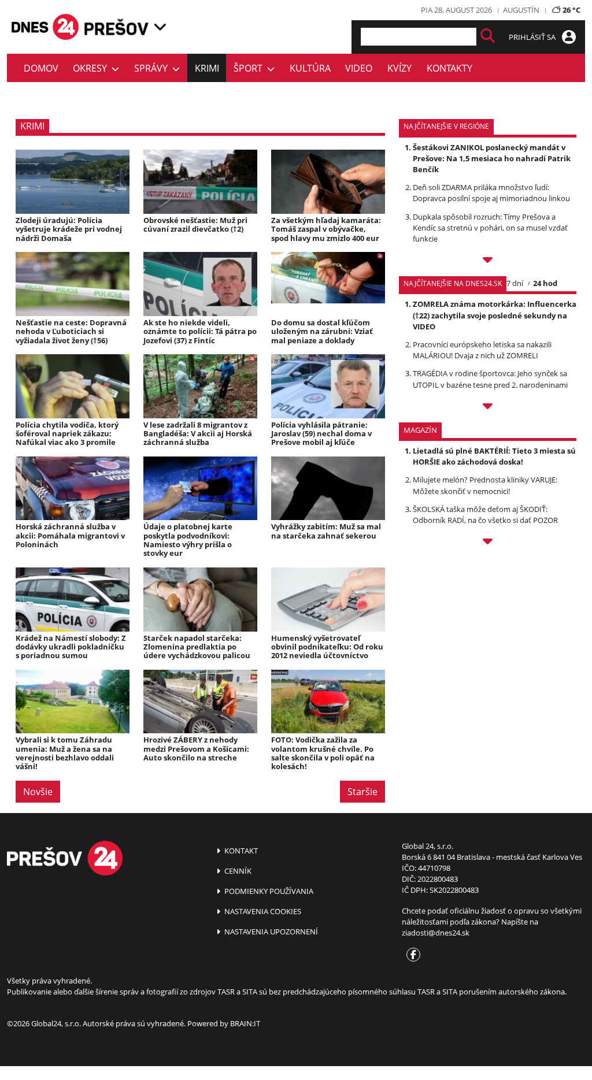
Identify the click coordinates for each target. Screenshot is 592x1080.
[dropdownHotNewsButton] (487, 543)
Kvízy (399, 68)
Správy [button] (153, 68)
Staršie (362, 791)
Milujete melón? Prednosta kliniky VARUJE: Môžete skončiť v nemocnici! (485, 485)
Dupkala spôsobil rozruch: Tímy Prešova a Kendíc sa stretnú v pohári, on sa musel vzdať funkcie (490, 227)
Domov (41, 68)
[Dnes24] (116, 27)
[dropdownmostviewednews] (487, 261)
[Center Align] (487, 37)
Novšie (38, 791)
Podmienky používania (268, 891)
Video (358, 68)
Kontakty (449, 68)
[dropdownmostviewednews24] (487, 408)
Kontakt (240, 850)
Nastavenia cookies (262, 911)
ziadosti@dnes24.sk (435, 932)
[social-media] (411, 955)
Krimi (207, 68)
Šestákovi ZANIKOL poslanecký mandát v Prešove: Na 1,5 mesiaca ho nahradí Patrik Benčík (492, 158)
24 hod (545, 283)
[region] (160, 27)
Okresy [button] (92, 68)
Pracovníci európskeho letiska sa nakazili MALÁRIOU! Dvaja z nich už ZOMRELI (482, 350)
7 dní (514, 283)
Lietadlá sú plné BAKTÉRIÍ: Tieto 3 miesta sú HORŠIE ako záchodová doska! (494, 456)
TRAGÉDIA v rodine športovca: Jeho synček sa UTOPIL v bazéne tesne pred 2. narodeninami (490, 378)
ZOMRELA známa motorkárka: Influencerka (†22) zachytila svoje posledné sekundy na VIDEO (494, 315)
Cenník (237, 871)
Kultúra (310, 68)
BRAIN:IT (245, 1023)
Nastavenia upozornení (270, 931)
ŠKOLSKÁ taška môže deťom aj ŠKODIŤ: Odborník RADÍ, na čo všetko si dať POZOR (485, 514)
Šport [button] (250, 68)
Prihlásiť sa (533, 37)
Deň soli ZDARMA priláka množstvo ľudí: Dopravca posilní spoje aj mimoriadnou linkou (491, 192)
